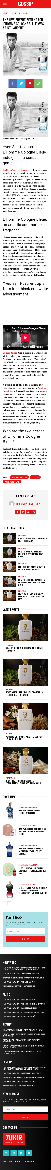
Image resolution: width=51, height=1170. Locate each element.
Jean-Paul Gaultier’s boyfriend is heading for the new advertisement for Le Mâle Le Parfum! (24, 969)
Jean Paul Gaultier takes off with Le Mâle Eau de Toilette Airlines (31, 851)
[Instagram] (23, 512)
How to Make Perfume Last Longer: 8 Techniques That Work (31, 554)
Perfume (35, 477)
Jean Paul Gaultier (21, 13)
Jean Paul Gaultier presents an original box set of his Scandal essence (32, 831)
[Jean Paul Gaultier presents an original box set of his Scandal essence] (9, 830)
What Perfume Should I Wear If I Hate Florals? (32, 539)
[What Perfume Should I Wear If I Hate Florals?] (9, 538)
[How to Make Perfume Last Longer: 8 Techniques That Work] (9, 552)
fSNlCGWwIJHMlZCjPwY (29, 504)
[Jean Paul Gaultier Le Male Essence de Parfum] (9, 810)
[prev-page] (4, 903)
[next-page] (9, 903)
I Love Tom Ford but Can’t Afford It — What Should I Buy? (31, 596)
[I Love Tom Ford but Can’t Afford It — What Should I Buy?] (9, 595)
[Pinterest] (30, 83)
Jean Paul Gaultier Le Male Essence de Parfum (30, 811)
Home (5, 13)
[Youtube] (33, 512)
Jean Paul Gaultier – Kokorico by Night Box (22, 974)
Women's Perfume (12, 481)
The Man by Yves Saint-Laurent (15, 169)
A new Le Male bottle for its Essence (19, 986)
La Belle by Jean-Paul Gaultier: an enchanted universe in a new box (32, 871)
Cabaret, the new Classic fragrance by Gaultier (23, 978)
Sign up (25, 939)
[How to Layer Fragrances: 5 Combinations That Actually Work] (9, 581)
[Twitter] (21, 83)
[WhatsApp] (38, 83)
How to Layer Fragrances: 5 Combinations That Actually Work (31, 582)
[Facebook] (12, 83)
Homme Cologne (10, 352)
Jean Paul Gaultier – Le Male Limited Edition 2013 (23, 1012)
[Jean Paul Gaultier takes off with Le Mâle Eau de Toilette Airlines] (9, 850)
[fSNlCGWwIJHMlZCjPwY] (12, 504)
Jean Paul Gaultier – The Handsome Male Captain (24, 1004)
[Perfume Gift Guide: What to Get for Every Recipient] (9, 566)
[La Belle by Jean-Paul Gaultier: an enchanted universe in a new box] (9, 869)
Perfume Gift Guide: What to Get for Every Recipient (31, 568)
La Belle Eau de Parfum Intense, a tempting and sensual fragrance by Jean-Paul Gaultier (33, 890)
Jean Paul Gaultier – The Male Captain (19, 982)
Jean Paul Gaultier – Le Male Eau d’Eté (19, 1016)
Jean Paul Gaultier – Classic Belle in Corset (22, 1008)
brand (5, 377)
